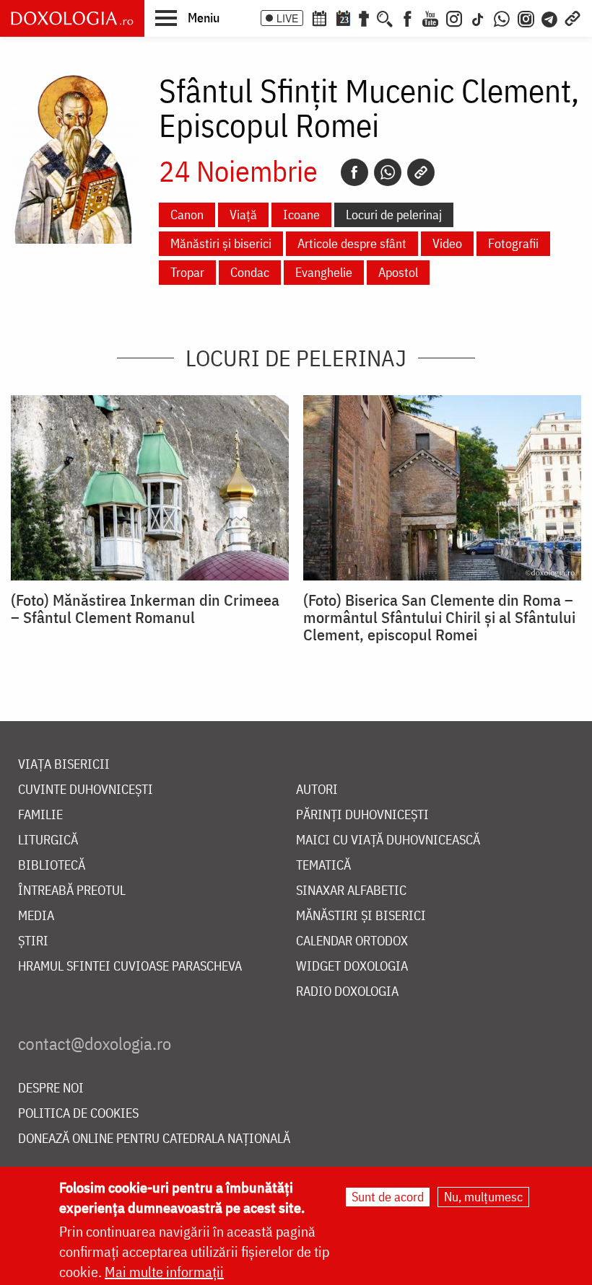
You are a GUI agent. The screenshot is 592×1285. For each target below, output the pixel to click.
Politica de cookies (78, 1113)
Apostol (398, 272)
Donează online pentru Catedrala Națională (154, 1139)
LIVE (287, 18)
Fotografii (513, 243)
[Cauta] (385, 17)
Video (447, 243)
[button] (187, 17)
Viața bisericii (64, 764)
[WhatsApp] (502, 17)
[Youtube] (430, 17)
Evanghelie (323, 272)
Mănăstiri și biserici (220, 243)
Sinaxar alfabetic (351, 890)
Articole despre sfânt (351, 243)
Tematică (323, 865)
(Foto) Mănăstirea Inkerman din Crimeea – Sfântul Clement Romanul (145, 608)
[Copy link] (421, 172)
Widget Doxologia (352, 966)
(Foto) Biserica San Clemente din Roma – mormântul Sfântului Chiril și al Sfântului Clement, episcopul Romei (439, 617)
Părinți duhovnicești (362, 815)
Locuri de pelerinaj (394, 214)
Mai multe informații (164, 1271)
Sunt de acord (388, 1196)
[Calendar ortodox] (319, 17)
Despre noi (51, 1088)
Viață (243, 214)
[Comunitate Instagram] (525, 17)
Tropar (187, 272)
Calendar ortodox (352, 941)
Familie (40, 815)
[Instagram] (454, 17)
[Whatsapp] (387, 172)
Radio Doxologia (347, 991)
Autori (317, 790)
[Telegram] (550, 17)
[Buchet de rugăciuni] (364, 17)
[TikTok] (478, 17)
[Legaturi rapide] (572, 17)
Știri (33, 941)
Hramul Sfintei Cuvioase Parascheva (130, 966)
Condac (249, 272)
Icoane (301, 214)
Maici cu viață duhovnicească (388, 840)
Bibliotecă (51, 865)
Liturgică (48, 840)
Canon (187, 214)
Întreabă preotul (72, 890)
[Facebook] (408, 17)
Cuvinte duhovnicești (85, 790)
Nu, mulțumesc (483, 1196)
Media (36, 916)
